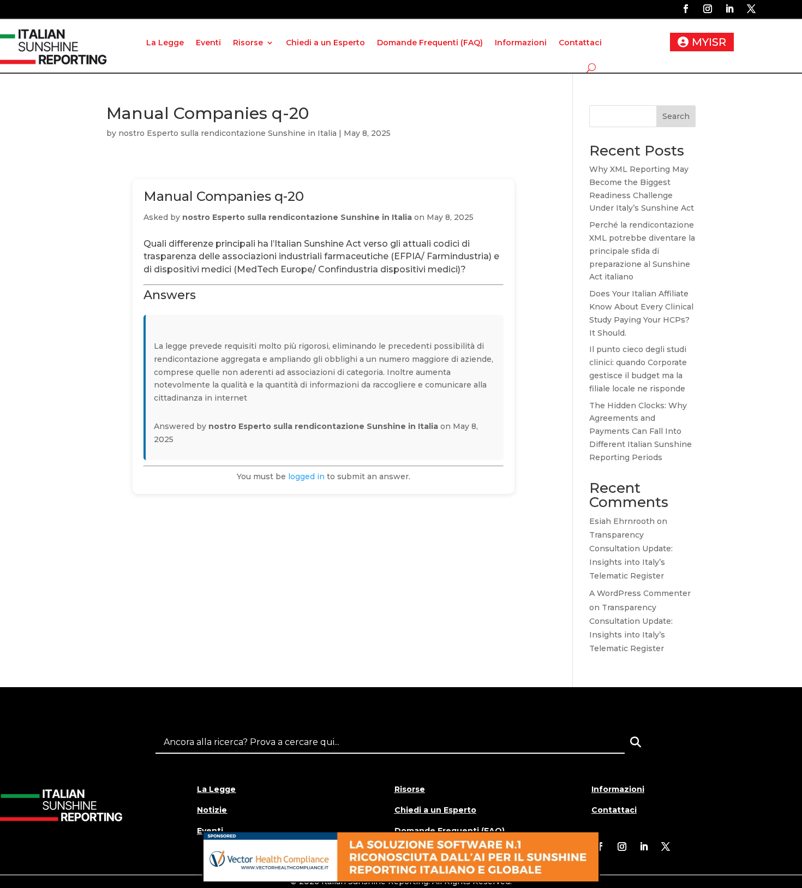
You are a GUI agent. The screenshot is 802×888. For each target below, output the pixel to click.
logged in (306, 476)
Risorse (248, 42)
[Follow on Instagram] (707, 8)
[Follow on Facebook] (686, 8)
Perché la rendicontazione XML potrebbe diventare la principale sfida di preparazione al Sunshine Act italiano (642, 251)
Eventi (208, 42)
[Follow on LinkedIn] (729, 8)
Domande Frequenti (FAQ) (430, 42)
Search (676, 116)
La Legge (165, 42)
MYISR (709, 42)
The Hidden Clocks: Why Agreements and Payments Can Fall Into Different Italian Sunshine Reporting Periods (640, 431)
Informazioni (521, 42)
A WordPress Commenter (640, 593)
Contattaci (580, 42)
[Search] (636, 742)
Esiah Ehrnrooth (622, 521)
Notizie (212, 810)
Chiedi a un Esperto (325, 42)
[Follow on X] (751, 8)
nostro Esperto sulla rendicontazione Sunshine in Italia (227, 133)
